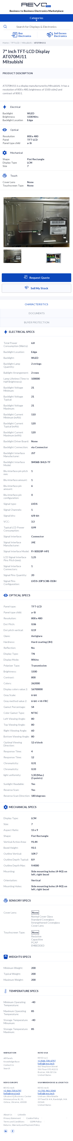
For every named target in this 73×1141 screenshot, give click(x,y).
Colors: (8, 683)
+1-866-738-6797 (47, 1060)
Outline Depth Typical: (16, 859)
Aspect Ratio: (11, 829)
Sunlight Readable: (14, 783)
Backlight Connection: (16, 447)
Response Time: (13, 751)
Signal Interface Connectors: (12, 568)
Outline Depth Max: (15, 865)
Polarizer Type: (12, 665)
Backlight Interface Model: (14, 464)
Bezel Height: (11, 847)
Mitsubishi (27, 42)
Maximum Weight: (14, 979)
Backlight (8, 113)
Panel (6, 139)
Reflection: (10, 647)
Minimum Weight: (13, 967)
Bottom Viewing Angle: (16, 736)
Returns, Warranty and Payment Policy (22, 1125)
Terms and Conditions (14, 1121)
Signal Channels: (13, 509)
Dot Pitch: (9, 624)
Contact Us (9, 1065)
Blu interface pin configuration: (13, 496)
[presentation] (36, 26)
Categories (36, 18)
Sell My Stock (39, 288)
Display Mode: (11, 659)
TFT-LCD (15, 42)
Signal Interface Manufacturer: (12, 544)
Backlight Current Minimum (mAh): (13, 416)
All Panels (8, 1058)
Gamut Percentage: (15, 706)
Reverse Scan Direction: (17, 795)
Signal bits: (10, 515)
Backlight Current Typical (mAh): (13, 425)
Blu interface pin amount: (13, 487)
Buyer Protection (36, 322)
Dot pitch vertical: (13, 630)
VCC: (7, 521)
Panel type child (11, 143)
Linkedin (22, 1114)
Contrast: (9, 677)
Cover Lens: (10, 912)
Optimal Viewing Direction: (13, 744)
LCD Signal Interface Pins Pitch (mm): (15, 559)
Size (5, 165)
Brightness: (10, 671)
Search (7, 1068)
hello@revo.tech (46, 1063)
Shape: (7, 835)
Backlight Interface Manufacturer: (14, 455)
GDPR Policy (35, 1121)
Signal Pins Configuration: (12, 582)
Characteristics (36, 304)
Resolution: (10, 618)
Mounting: (9, 871)
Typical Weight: (12, 973)
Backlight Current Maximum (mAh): (13, 434)
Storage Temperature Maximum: (16, 1030)
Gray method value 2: (15, 701)
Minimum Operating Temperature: (15, 1004)
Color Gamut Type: (14, 712)
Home (6, 42)
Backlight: (9, 357)
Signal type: (10, 503)
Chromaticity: (11, 763)
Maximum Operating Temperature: (15, 1013)
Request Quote (39, 277)
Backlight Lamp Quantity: (12, 365)
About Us (8, 1114)
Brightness (9, 116)
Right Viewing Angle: (15, 730)
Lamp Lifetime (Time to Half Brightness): (16, 380)
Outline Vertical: (13, 853)
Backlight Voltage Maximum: (13, 407)
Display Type (10, 162)
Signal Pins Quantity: (15, 575)
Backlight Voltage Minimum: (13, 389)
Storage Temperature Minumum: (16, 1021)
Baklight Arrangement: (16, 372)
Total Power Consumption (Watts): (16, 344)
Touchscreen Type (13, 185)
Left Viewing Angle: (15, 718)
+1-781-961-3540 (47, 1090)
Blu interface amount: (15, 479)
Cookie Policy (32, 1118)
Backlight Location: (14, 351)
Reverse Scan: (11, 789)
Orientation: (10, 880)
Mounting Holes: (13, 886)
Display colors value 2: (16, 689)
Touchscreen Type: (14, 932)
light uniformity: (12, 774)
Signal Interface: (13, 536)
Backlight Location (13, 120)
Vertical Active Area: (15, 841)
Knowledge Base (11, 1061)
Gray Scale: (10, 695)
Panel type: (10, 606)
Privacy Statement (12, 1118)
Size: (6, 824)
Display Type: (11, 653)
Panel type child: (13, 612)
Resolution (9, 136)
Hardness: (9, 641)
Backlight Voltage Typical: (13, 398)
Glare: (7, 635)
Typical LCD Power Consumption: (14, 529)
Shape (6, 159)
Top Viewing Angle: (14, 724)
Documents (37, 313)
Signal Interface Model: (16, 551)
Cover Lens (9, 182)
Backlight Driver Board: (16, 441)
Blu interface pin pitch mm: (16, 472)
